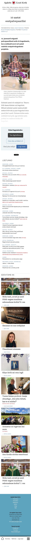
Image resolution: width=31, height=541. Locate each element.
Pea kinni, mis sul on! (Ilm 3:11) (10, 174)
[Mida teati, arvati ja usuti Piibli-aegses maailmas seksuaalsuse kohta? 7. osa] (15, 475)
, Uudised (11, 164)
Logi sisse (20, 539)
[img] (28, 538)
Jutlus (4, 240)
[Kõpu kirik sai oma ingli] (15, 370)
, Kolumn (9, 204)
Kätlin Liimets (7, 375)
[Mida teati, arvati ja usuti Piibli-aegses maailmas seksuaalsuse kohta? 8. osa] (15, 294)
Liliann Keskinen (19, 28)
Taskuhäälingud (15, 531)
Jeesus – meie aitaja (8, 263)
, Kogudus (13, 168)
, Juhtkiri (9, 179)
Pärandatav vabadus (8, 185)
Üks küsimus (5, 194)
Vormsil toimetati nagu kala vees (12, 237)
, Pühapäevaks (10, 240)
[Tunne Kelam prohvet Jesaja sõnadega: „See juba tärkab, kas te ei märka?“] (15, 394)
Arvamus (4, 173)
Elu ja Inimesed (5, 29)
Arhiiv (15, 504)
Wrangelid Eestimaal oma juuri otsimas (13, 166)
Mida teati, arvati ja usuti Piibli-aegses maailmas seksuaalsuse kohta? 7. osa (13, 480)
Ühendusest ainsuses (11, 349)
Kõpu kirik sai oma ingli (12, 373)
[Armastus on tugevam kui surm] (15, 424)
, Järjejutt (13, 244)
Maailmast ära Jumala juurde (10, 267)
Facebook (15, 528)
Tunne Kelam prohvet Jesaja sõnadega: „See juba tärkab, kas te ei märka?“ (14, 399)
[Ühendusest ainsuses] (15, 347)
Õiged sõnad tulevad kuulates (10, 242)
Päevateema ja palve (7, 261)
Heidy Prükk (7, 352)
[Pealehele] (14, 4)
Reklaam (15, 502)
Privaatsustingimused (15, 521)
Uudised (4, 257)
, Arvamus (9, 173)
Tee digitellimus (16, 135)
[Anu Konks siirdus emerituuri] (15, 452)
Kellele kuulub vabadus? (9, 252)
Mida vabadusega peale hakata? (11, 181)
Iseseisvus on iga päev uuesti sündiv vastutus (15, 200)
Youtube (15, 530)
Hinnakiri (15, 500)
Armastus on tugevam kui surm (11, 191)
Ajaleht (7, 2)
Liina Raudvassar (8, 406)
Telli (15, 508)
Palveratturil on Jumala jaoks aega (12, 259)
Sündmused (5, 164)
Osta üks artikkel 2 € (15, 141)
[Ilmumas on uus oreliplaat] (15, 323)
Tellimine (13, 539)
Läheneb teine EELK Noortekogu (11, 212)
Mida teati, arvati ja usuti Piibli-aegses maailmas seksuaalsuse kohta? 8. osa (13, 299)
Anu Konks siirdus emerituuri (10, 170)
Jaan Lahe (6, 305)
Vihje (15, 506)
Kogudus (12, 29)
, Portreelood (14, 215)
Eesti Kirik (21, 2)
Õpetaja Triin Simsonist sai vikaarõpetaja (14, 196)
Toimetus (15, 499)
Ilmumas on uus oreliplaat (13, 326)
